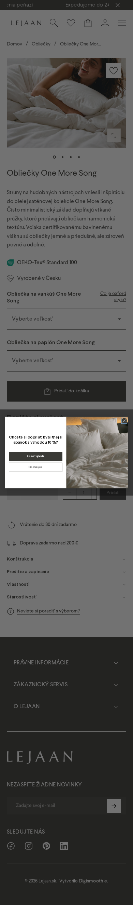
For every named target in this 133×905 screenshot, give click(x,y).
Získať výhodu (35, 456)
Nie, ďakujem (36, 467)
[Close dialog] (124, 420)
